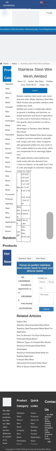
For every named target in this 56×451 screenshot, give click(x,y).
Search (51, 13)
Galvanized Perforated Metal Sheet (32, 363)
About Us (35, 420)
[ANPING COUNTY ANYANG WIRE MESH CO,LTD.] (7, 402)
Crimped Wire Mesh (9, 111)
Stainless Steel (24, 258)
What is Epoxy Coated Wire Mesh (31, 366)
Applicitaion (36, 437)
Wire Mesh (40, 258)
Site (47, 85)
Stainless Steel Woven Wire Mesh (9, 93)
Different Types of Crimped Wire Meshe (34, 342)
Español (43, 6)
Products (34, 416)
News (33, 441)
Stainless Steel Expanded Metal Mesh (33, 325)
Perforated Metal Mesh (9, 125)
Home (33, 413)
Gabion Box (22, 321)
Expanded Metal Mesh (9, 139)
